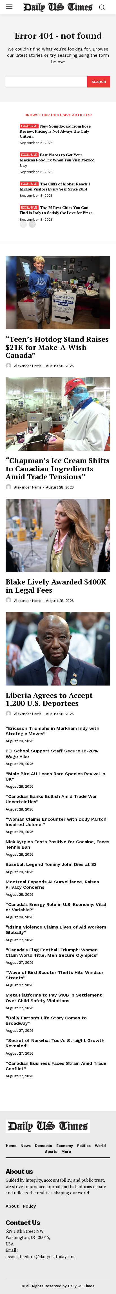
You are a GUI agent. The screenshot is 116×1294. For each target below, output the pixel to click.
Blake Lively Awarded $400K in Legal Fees (56, 586)
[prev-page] (23, 224)
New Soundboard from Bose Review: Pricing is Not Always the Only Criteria (55, 131)
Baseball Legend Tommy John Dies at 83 (51, 864)
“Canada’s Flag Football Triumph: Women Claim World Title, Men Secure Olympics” (52, 952)
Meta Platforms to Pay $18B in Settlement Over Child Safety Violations (54, 997)
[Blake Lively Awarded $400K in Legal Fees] (58, 535)
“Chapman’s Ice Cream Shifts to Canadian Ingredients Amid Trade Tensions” (58, 468)
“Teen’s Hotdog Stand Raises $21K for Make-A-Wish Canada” (57, 347)
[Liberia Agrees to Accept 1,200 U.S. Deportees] (58, 648)
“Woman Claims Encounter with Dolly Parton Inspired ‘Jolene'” (56, 821)
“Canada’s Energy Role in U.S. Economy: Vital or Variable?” (56, 907)
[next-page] (32, 224)
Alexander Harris (27, 366)
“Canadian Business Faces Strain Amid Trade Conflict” (56, 1066)
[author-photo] (9, 366)
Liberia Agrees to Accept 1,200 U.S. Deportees (49, 699)
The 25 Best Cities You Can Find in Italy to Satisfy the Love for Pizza (56, 210)
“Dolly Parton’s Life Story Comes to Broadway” (46, 1020)
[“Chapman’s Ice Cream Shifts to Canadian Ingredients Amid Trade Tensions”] (58, 414)
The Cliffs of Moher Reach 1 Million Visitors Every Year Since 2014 (55, 186)
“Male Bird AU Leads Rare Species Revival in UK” (55, 776)
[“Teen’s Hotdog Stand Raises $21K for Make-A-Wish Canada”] (58, 292)
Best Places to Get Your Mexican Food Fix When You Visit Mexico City (57, 160)
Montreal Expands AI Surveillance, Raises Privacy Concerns (52, 884)
